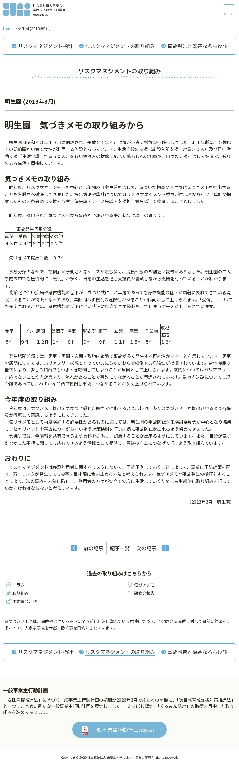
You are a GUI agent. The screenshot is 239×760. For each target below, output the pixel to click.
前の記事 (93, 548)
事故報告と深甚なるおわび (197, 46)
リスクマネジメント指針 (45, 46)
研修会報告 (144, 593)
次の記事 (146, 548)
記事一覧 (120, 548)
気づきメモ (144, 585)
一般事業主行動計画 (123, 729)
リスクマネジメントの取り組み (120, 46)
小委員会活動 (24, 601)
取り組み (20, 593)
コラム (18, 585)
